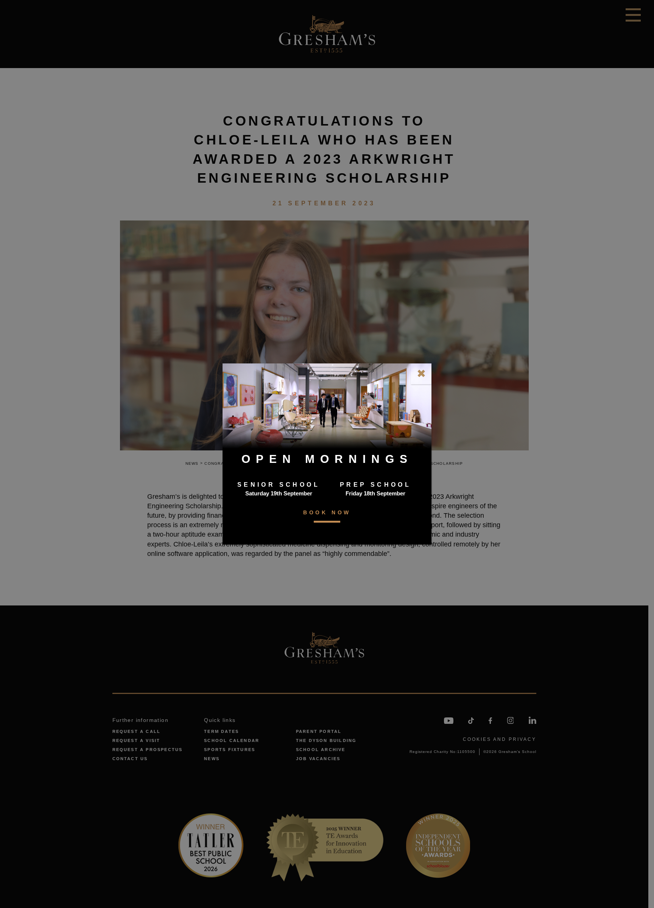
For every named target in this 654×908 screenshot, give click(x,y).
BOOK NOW (327, 512)
